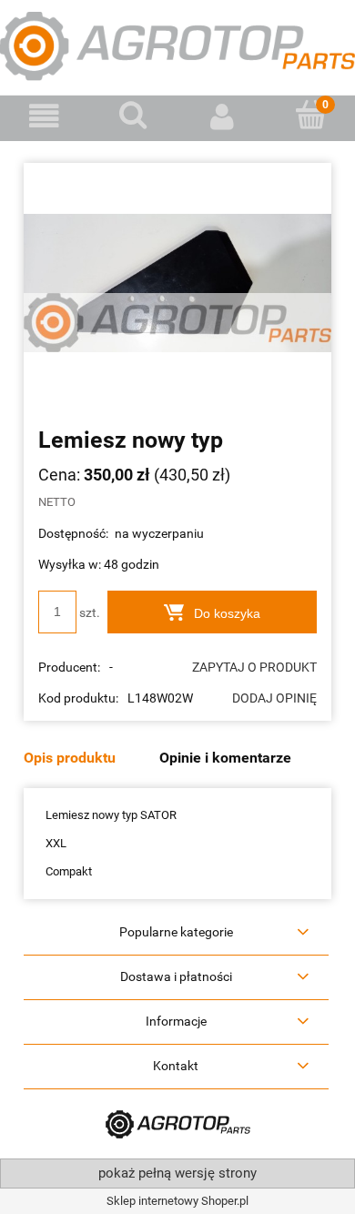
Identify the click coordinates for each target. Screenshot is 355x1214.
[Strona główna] (177, 44)
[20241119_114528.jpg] (177, 282)
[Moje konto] (222, 117)
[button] (44, 117)
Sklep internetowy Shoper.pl (177, 1201)
